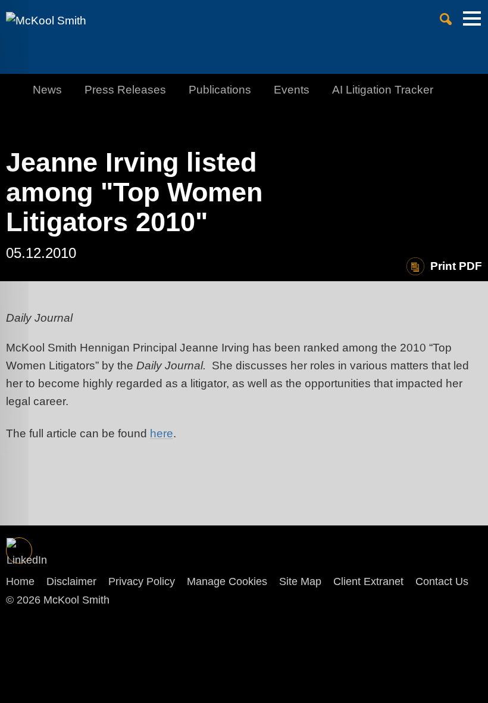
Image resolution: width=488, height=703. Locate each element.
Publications (220, 89)
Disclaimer (71, 581)
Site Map (300, 581)
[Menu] (472, 24)
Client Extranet (368, 581)
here (161, 433)
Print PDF (456, 266)
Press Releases (125, 89)
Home (20, 581)
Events (291, 89)
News (47, 89)
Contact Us (441, 581)
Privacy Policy (141, 581)
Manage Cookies (227, 581)
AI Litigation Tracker (382, 89)
